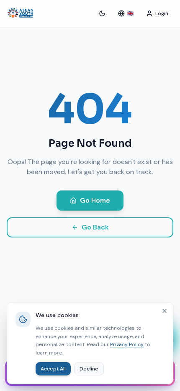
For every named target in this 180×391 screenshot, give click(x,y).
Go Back (95, 227)
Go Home (95, 200)
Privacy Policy (127, 344)
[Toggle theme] (102, 13)
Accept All (53, 368)
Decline (89, 368)
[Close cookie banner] (164, 311)
